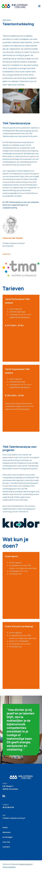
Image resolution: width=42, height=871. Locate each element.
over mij (6, 842)
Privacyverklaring (9, 867)
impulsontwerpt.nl (25, 864)
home (5, 827)
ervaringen (8, 837)
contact (7, 254)
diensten (7, 832)
